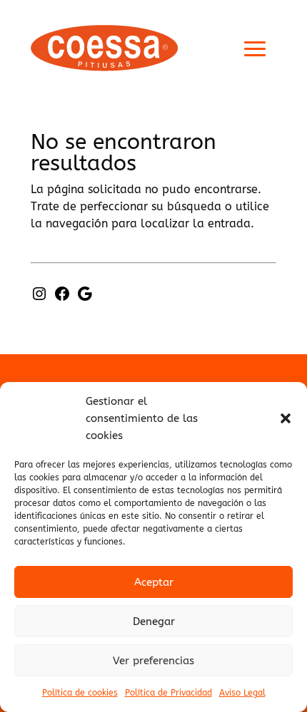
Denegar (154, 621)
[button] (285, 418)
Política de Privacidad (168, 693)
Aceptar (153, 582)
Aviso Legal (242, 693)
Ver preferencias (153, 660)
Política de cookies (80, 693)
